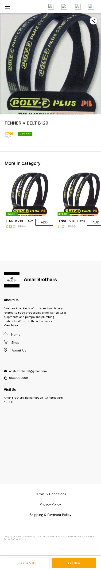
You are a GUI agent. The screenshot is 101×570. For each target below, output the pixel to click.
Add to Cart (27, 563)
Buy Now (74, 563)
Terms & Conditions (15, 539)
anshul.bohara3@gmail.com (28, 371)
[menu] (7, 6)
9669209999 (18, 378)
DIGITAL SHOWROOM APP (51, 536)
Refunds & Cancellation (81, 536)
